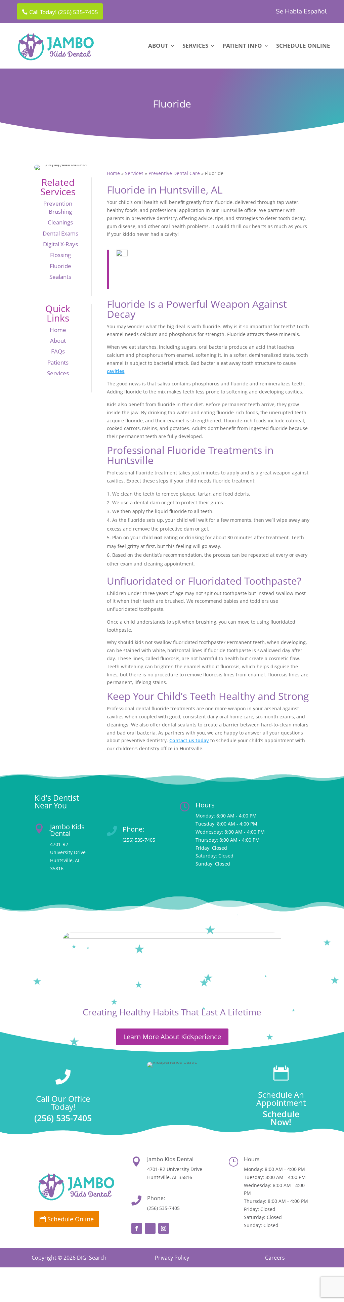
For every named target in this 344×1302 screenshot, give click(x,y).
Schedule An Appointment (281, 1098)
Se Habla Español (301, 12)
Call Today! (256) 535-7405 (63, 12)
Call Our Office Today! (63, 1102)
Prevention (57, 203)
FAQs (58, 351)
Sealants (60, 277)
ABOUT (158, 46)
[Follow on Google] (150, 1228)
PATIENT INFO (242, 46)
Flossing (60, 255)
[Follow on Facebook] (136, 1228)
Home (58, 330)
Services (58, 373)
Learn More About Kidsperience (172, 1036)
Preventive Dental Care (174, 173)
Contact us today (189, 740)
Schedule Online (70, 1219)
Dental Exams (60, 233)
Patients (58, 362)
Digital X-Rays (60, 244)
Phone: (133, 829)
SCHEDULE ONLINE (303, 46)
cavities (115, 371)
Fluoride (60, 266)
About (58, 340)
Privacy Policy (172, 1257)
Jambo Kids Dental (67, 830)
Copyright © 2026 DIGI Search (69, 1257)
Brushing (60, 211)
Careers (275, 1257)
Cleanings (60, 222)
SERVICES (195, 46)
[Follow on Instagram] (163, 1228)
